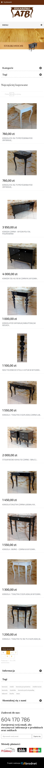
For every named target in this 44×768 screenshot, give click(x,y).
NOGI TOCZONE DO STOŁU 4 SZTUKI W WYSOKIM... (21, 370)
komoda (5, 690)
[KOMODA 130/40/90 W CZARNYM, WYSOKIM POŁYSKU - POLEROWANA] (22, 256)
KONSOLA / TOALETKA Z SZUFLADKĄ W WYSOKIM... (21, 594)
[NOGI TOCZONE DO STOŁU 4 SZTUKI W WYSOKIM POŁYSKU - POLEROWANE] (22, 348)
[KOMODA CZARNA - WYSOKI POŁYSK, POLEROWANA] (22, 209)
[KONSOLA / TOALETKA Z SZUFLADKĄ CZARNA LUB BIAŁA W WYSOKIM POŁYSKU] (22, 392)
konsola (4, 687)
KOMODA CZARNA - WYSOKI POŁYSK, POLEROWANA (16, 233)
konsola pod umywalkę (26, 690)
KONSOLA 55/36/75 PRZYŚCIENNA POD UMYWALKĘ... (17, 139)
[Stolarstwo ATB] (22, 12)
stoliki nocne (37, 687)
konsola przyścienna (23, 687)
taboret (4, 693)
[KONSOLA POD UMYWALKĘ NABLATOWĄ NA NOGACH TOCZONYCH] (22, 301)
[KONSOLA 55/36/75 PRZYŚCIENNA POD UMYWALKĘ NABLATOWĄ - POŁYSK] (22, 116)
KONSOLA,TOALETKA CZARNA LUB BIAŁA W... (19, 504)
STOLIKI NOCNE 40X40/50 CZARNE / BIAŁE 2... (19, 460)
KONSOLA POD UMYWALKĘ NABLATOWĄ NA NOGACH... (19, 324)
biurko (12, 693)
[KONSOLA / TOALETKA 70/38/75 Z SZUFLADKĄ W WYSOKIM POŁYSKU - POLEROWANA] (22, 616)
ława (18, 693)
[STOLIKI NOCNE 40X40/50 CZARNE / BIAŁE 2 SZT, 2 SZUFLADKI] (22, 437)
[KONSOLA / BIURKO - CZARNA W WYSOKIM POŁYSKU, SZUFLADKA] (22, 527)
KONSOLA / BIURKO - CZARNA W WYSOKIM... (19, 549)
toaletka (13, 690)
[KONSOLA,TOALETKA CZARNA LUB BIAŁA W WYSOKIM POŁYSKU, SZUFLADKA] (22, 482)
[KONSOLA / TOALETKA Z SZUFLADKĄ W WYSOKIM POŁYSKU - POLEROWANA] (22, 572)
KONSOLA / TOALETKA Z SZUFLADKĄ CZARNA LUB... (21, 415)
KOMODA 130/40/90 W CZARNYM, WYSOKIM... (20, 278)
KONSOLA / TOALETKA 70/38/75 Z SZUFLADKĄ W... (21, 639)
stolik (12, 687)
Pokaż (7, 94)
